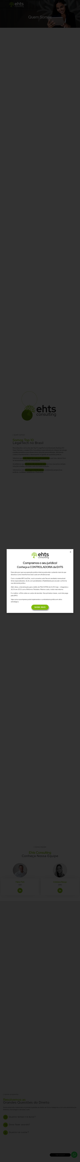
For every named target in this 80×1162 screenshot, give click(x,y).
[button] (70, 552)
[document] (40, 581)
